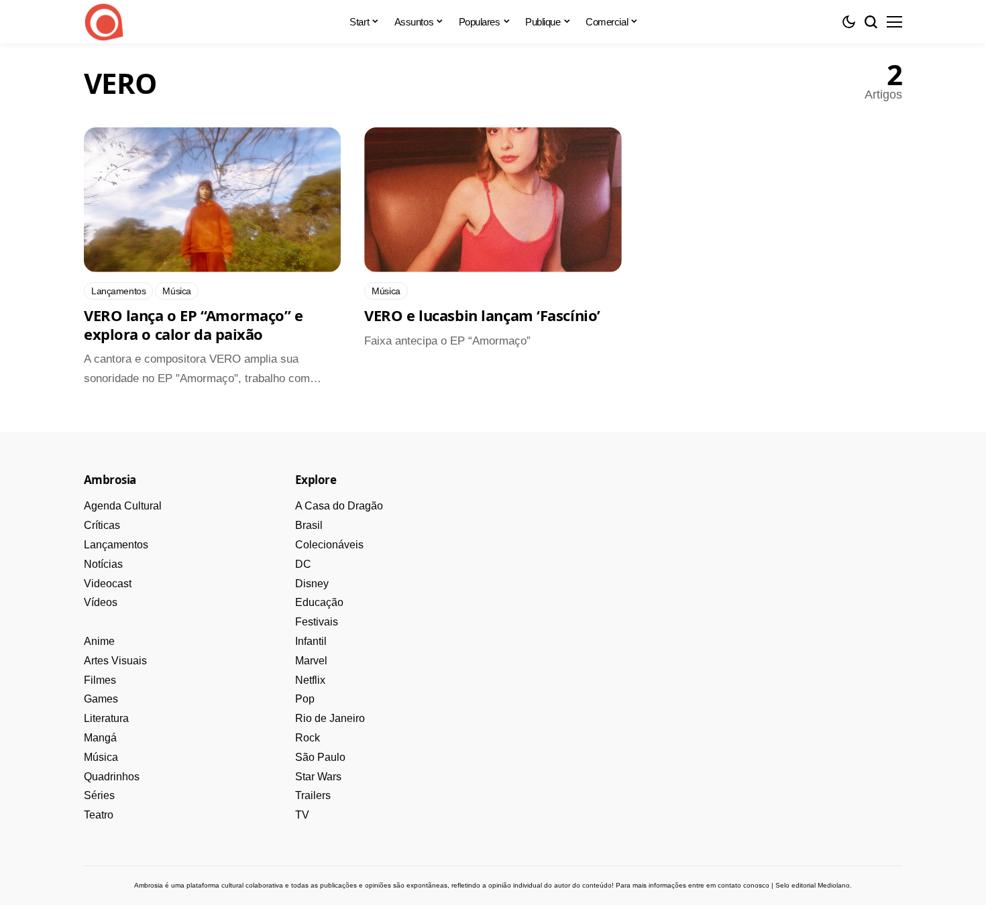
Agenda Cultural (123, 505)
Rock (307, 737)
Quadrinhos (112, 776)
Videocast (107, 583)
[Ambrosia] (104, 22)
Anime (99, 641)
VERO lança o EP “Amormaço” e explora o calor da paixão (193, 324)
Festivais (316, 621)
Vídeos (100, 602)
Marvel (311, 660)
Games (101, 699)
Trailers (313, 795)
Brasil (309, 525)
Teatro (98, 815)
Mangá (100, 737)
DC (303, 564)
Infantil (311, 641)
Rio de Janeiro (330, 718)
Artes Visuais (115, 660)
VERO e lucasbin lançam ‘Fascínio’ (482, 315)
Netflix (310, 680)
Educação (319, 602)
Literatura (106, 718)
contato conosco (743, 885)
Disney (312, 583)
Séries (99, 795)
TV (302, 815)
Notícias (103, 564)
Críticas (102, 525)
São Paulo (320, 757)
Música (101, 757)
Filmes (100, 680)
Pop (305, 699)
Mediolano (834, 885)
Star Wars (318, 776)
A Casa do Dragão (339, 505)
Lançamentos (116, 544)
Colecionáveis (329, 544)
